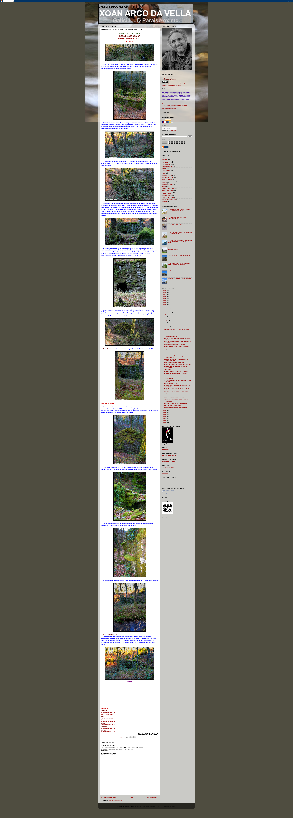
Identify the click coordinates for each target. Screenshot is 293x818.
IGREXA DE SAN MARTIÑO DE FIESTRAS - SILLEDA (177, 364)
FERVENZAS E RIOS (167, 175)
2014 (164, 418)
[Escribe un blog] (131, 737)
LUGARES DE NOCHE (167, 184)
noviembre (167, 308)
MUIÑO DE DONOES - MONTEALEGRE (174, 394)
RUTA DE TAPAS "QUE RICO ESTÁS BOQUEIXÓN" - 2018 (177, 218)
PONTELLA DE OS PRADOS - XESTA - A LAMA (176, 354)
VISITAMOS (165, 201)
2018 (164, 410)
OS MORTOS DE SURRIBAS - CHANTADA (174, 344)
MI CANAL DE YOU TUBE (168, 461)
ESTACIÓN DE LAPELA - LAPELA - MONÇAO (179, 278)
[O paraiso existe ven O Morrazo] (162, 492)
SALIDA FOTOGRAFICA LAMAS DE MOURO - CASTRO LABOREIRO (175, 335)
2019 (164, 304)
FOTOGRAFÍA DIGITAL (167, 177)
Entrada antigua (152, 797)
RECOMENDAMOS (166, 195)
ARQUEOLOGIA (166, 161)
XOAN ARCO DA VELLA (116, 7)
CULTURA (164, 172)
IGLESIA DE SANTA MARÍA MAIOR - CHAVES (175, 333)
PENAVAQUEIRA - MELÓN (170, 383)
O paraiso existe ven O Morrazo (168, 490)
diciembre (167, 306)
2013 (164, 420)
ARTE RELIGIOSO (166, 164)
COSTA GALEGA (166, 170)
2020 (164, 302)
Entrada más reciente (108, 797)
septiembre (168, 312)
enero (166, 328)
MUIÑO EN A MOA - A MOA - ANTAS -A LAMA (175, 350)
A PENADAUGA (168, 369)
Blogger (173, 806)
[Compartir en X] (132, 737)
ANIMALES (164, 159)
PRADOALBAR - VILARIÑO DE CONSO (174, 396)
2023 (164, 296)
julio (166, 316)
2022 (164, 298)
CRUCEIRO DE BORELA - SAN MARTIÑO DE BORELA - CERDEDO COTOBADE (179, 264)
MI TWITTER (165, 473)
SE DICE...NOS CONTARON (169, 199)
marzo (166, 324)
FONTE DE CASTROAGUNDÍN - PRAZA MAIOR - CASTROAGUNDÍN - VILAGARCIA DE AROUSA (180, 241)
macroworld (156, 806)
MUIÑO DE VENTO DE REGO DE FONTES (178, 271)
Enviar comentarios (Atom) (115, 800)
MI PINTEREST (165, 449)
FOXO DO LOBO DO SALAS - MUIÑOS (174, 398)
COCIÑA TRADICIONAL (168, 166)
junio (166, 318)
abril (166, 322)
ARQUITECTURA (166, 162)
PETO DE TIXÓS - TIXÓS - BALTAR (173, 405)
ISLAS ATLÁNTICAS (167, 179)
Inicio (132, 797)
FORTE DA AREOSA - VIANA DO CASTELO (179, 255)
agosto (167, 314)
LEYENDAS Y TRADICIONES (169, 181)
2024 (164, 294)
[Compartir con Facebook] (134, 737)
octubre (167, 310)
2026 (164, 290)
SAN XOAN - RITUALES (168, 197)
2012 (164, 422)
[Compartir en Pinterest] (135, 737)
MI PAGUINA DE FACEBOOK (169, 455)
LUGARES (164, 182)
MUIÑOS (109, 739)
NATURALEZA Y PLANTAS (168, 188)
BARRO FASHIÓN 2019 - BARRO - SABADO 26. (176, 352)
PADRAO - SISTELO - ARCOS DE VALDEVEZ (175, 403)
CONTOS (164, 168)
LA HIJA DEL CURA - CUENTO (175, 224)
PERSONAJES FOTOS (167, 192)
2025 (164, 292)
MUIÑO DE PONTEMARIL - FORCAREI (174, 362)
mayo (166, 320)
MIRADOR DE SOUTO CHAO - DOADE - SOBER (176, 392)
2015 (164, 416)
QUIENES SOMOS (166, 193)
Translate (173, 130)
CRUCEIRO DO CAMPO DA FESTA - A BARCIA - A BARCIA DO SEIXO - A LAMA (179, 210)
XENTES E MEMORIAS (167, 203)
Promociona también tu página (167, 493)
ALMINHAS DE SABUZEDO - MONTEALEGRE (175, 407)
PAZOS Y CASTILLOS (167, 190)
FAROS (163, 173)
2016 (164, 414)
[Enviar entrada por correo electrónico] (127, 737)
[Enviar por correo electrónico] (129, 737)
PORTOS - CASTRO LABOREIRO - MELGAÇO (176, 371)
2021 (164, 300)
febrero (167, 326)
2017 (164, 412)
